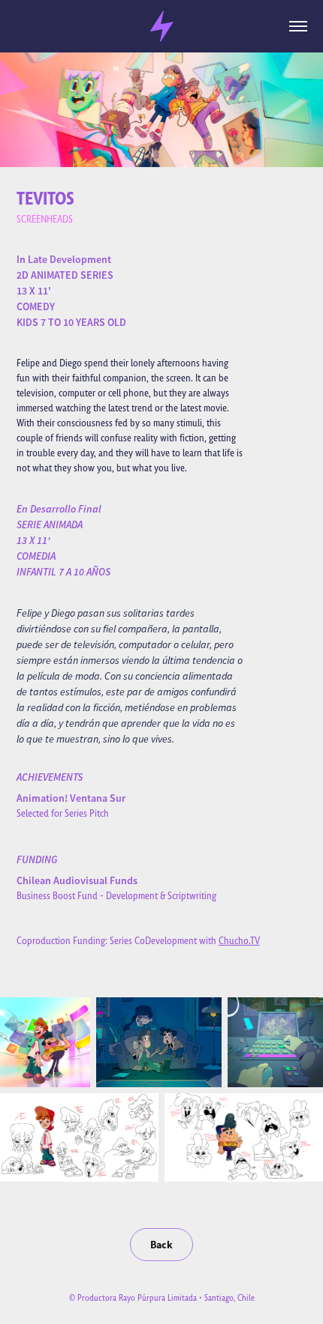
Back (161, 1244)
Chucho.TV (239, 940)
